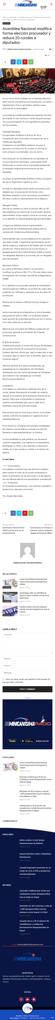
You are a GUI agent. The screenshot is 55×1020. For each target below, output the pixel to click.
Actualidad (12, 17)
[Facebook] (13, 61)
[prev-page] (4, 620)
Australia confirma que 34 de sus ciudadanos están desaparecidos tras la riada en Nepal (36, 779)
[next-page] (8, 620)
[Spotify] (33, 999)
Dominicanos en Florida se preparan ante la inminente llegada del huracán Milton (41, 530)
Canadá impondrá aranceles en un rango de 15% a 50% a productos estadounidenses (35, 871)
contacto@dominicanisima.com (30, 944)
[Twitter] (19, 61)
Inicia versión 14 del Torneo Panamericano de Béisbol (32, 841)
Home (5, 17)
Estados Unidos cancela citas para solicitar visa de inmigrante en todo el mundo (34, 609)
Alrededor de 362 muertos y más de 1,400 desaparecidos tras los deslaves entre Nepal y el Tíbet (35, 793)
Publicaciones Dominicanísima (19, 49)
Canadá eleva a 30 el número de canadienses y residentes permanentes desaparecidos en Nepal (35, 808)
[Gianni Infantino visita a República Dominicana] (10, 857)
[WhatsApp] (30, 61)
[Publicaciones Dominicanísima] (4, 49)
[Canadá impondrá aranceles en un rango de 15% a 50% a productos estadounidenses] (10, 871)
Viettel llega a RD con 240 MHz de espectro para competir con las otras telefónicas (34, 595)
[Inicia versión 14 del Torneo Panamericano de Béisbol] (10, 843)
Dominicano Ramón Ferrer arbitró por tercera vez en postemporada (14, 530)
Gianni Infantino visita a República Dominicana (35, 855)
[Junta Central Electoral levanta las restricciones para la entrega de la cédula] (10, 583)
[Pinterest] (25, 61)
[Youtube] (27, 999)
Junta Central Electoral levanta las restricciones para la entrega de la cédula (33, 581)
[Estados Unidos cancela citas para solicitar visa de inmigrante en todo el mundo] (10, 611)
